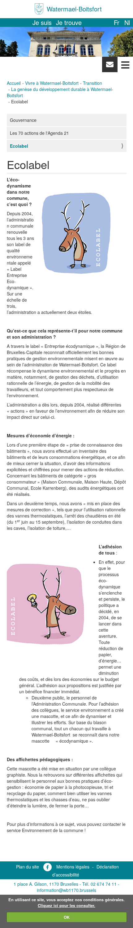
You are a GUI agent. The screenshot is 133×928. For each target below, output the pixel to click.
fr (116, 22)
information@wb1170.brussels (66, 890)
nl (127, 22)
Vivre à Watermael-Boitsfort (52, 83)
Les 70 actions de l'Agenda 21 (39, 133)
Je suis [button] (42, 22)
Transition (92, 83)
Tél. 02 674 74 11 (99, 884)
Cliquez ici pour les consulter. (66, 905)
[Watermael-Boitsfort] (39, 9)
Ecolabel (19, 146)
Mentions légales (72, 867)
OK (67, 917)
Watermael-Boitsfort (74, 8)
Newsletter (109, 66)
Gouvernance (23, 120)
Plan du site (27, 867)
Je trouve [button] (69, 22)
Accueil (14, 83)
